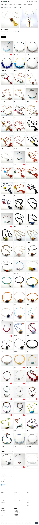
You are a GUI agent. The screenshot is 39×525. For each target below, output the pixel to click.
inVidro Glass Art (4, 475)
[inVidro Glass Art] (6, 1)
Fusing (10, 4)
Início (2, 7)
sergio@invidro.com (17, 516)
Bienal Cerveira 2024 (4, 510)
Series (15, 490)
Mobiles (19, 4)
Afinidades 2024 (3, 512)
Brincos (28, 492)
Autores (28, 500)
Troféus (15, 495)
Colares (10, 7)
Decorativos (2, 490)
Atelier (2, 4)
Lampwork (14, 4)
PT (4, 479)
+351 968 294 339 (16, 511)
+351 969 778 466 (16, 515)
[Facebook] (27, 1)
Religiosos (2, 492)
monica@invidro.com (17, 512)
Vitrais (6, 4)
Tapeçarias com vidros (17, 500)
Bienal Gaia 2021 (3, 513)
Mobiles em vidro (3, 502)
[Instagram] (29, 1)
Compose (14, 7)
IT (6, 479)
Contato (28, 505)
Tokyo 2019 (2, 515)
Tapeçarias (24, 4)
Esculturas (15, 492)
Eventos (29, 4)
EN (2, 479)
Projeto (28, 502)
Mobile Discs (3, 500)
